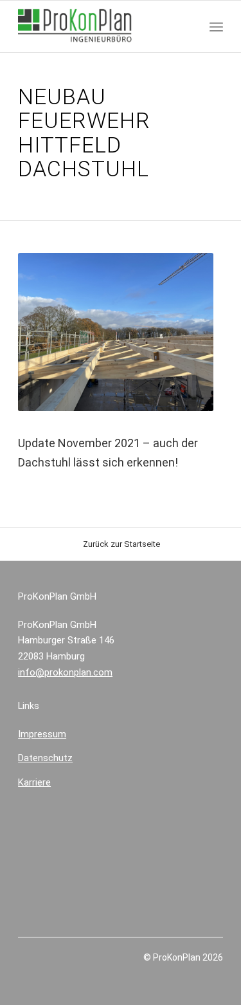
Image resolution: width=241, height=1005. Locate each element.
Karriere (34, 782)
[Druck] (100, 26)
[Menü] (216, 26)
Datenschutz (45, 758)
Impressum (42, 734)
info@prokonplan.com (65, 672)
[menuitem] (216, 26)
